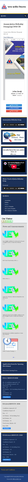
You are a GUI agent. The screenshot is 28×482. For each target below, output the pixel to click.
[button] (13, 357)
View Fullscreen (8, 37)
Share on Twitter (14, 105)
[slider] (22, 124)
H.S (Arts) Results (10, 208)
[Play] (4, 125)
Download (5, 185)
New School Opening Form (10, 370)
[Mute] (19, 125)
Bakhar (7, 202)
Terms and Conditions (8, 469)
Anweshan (7, 200)
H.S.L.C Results (9, 206)
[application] (14, 124)
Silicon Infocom (17, 479)
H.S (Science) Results (11, 210)
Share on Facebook (15, 108)
